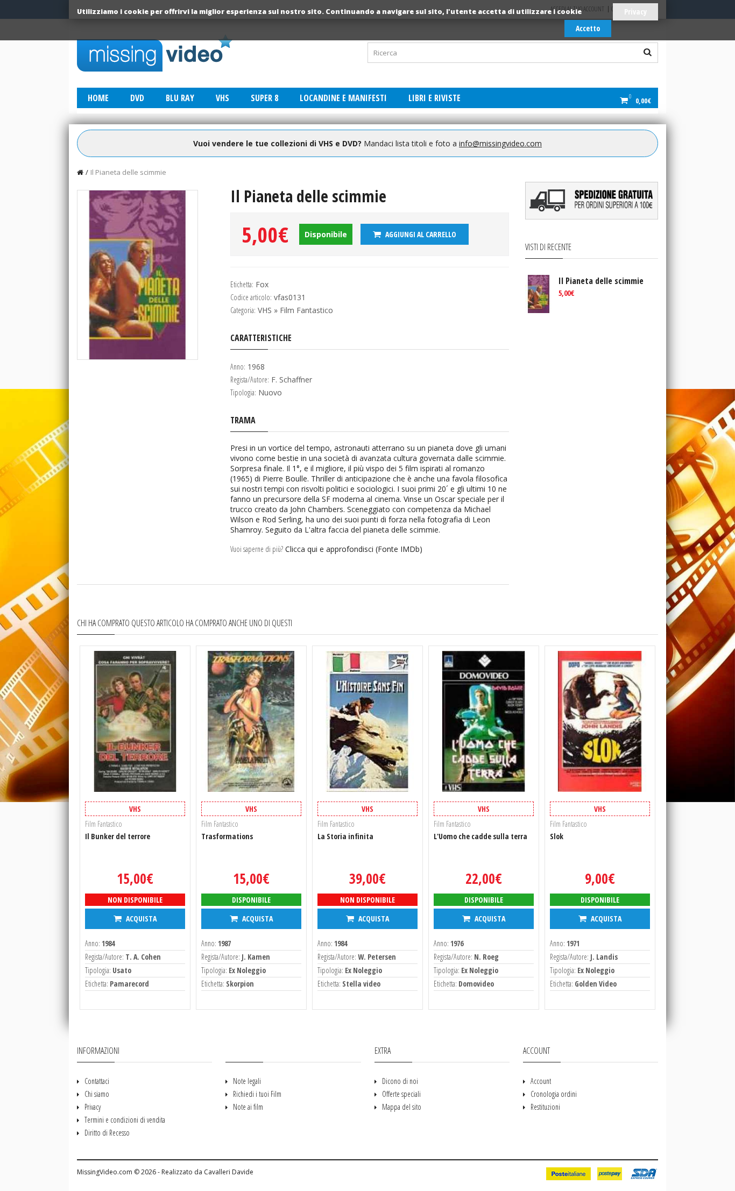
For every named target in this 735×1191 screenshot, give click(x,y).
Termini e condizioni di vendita (124, 1120)
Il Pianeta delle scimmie (128, 172)
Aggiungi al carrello (420, 234)
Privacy (635, 11)
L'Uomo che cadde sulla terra (480, 836)
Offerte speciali (401, 1094)
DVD (137, 98)
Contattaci (96, 1081)
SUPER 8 (264, 98)
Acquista (140, 918)
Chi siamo (96, 1094)
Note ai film (248, 1107)
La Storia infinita (345, 836)
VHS (222, 98)
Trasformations (227, 836)
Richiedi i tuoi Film (257, 1094)
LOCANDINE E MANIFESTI (343, 98)
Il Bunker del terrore (117, 836)
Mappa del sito (401, 1107)
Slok (556, 836)
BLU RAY (180, 98)
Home (98, 98)
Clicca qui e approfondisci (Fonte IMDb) (353, 549)
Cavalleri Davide (228, 1171)
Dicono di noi (400, 1081)
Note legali (247, 1081)
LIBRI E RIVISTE (434, 98)
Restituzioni (545, 1107)
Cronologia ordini (554, 1094)
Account (541, 1081)
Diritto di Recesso (107, 1133)
